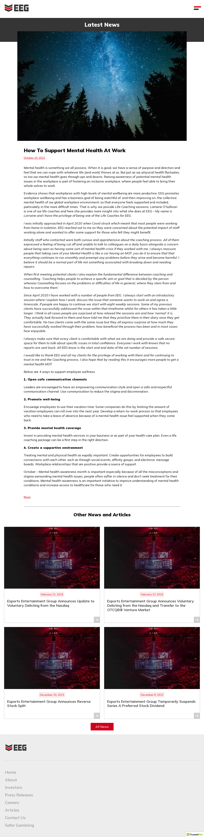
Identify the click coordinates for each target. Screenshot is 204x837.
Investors (13, 787)
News (27, 497)
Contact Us (15, 817)
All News (102, 727)
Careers (12, 802)
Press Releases (19, 794)
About (11, 779)
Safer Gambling (19, 825)
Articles (12, 810)
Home (10, 772)
